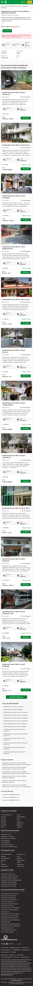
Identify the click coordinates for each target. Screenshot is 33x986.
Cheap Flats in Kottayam (7, 844)
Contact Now (7, 30)
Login (29, 2)
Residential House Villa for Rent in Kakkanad (16, 721)
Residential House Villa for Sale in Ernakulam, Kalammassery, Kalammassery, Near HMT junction (16, 772)
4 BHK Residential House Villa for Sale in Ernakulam (14, 730)
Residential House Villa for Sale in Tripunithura (13, 456)
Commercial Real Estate (7, 932)
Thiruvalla (3, 864)
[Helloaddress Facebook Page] (2, 944)
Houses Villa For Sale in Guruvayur (9, 916)
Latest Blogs (12, 955)
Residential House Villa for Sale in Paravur (13, 351)
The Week (13, 952)
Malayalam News (14, 947)
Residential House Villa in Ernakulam (13, 706)
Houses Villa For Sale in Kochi (8, 896)
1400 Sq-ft (23, 110)
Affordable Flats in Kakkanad (8, 838)
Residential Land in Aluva (7, 906)
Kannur (3, 827)
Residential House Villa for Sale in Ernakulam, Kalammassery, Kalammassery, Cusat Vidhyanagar (16, 785)
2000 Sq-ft (23, 473)
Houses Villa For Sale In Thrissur (9, 900)
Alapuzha (3, 817)
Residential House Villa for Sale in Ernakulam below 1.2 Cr (16, 734)
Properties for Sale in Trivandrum (9, 876)
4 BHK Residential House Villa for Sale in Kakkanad (14, 739)
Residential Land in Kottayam (8, 897)
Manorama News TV (6, 950)
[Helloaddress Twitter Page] (4, 944)
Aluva (18, 856)
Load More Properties (15, 697)
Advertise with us (25, 957)
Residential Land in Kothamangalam (10, 914)
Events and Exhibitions (6, 957)
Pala (2, 862)
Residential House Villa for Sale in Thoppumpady (13, 404)
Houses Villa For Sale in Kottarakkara (10, 920)
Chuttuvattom (16, 950)
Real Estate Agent (5, 922)
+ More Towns (20, 866)
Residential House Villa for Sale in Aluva (16, 145)
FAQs (22, 983)
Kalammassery (21, 860)
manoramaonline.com (16, 980)
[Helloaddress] (5, 2)
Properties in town (10, 797)
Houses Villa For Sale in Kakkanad (9, 904)
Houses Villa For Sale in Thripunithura (10, 908)
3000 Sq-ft (23, 264)
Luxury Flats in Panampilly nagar (9, 846)
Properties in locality (11, 800)
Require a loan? (15, 26)
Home (2, 6)
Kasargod (19, 827)
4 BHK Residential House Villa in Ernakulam (15, 724)
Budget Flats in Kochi (6, 834)
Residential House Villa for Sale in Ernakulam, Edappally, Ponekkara (14, 781)
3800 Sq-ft (23, 681)
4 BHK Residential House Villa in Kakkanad (15, 726)
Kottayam (3, 819)
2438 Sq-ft (23, 576)
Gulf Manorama (26, 950)
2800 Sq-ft (23, 367)
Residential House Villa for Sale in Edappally (13, 665)
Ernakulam (25, 6)
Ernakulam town (21, 854)
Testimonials (20, 955)
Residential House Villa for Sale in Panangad (13, 197)
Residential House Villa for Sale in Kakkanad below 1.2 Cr (15, 743)
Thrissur (19, 821)
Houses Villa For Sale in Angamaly (9, 910)
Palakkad (3, 823)
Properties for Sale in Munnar (8, 886)
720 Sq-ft (22, 211)
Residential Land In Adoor (7, 928)
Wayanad (19, 825)
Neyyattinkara (4, 866)
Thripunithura (20, 864)
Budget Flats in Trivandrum (8, 836)
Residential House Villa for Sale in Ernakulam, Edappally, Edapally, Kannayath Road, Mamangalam (16, 763)
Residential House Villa (15, 6)
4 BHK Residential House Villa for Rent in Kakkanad (14, 752)
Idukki (18, 819)
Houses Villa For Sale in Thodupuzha (10, 926)
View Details (26, 118)
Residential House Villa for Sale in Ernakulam (16, 712)
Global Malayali (5, 952)
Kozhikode (3, 825)
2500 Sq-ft (23, 420)
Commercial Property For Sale (9, 930)
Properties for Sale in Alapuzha (9, 884)
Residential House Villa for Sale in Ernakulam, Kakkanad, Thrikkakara (14, 777)
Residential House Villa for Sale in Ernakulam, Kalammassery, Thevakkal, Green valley (14, 768)
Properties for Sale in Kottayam (9, 878)
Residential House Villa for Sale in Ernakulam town (13, 613)
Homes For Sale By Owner (7, 902)
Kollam (19, 815)
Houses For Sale (5, 912)
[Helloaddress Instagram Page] (7, 944)
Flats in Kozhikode (5, 842)
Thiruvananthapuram (6, 815)
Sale (6, 6)
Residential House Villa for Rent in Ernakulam (16, 718)
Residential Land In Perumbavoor (9, 918)
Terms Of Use (17, 983)
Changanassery (5, 858)
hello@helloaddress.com (7, 974)
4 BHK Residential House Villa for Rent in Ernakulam (14, 748)
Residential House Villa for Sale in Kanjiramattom (13, 248)
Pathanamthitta (21, 817)
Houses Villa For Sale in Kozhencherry (10, 924)
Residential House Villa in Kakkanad (13, 709)
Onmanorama (24, 947)
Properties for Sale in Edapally (8, 882)
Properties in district (11, 794)
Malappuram (20, 823)
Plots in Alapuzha (5, 840)
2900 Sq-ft (23, 315)
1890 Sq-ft (23, 629)
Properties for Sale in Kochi (8, 874)
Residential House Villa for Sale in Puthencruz (13, 93)
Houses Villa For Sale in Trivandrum (10, 893)
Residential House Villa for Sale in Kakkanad (13, 560)
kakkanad (19, 858)
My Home (16, 957)
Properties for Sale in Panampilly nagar (11, 880)
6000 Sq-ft (23, 160)
